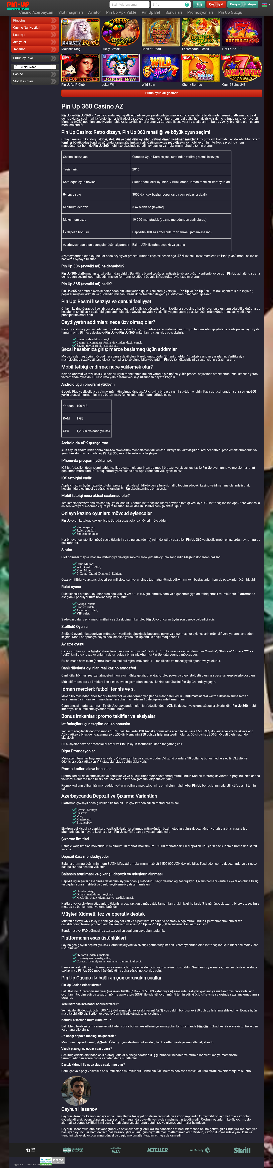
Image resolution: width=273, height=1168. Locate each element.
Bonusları (173, 12)
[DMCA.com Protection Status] (58, 1161)
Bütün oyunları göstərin (161, 93)
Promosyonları (200, 12)
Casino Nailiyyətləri (26, 28)
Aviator (94, 12)
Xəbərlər (19, 49)
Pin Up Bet (151, 12)
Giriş (199, 4)
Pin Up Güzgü (230, 12)
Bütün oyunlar (23, 58)
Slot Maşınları (23, 81)
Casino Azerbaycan (36, 12)
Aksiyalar (19, 42)
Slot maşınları (70, 12)
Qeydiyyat (216, 4)
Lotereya (19, 35)
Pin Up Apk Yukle (121, 12)
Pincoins (19, 20)
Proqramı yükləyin (243, 4)
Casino (18, 74)
